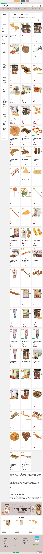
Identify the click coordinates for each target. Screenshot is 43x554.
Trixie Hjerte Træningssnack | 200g (13, 57)
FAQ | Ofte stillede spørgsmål (16, 538)
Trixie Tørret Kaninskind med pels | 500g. (36, 220)
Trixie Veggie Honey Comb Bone (26, 139)
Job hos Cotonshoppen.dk (16, 543)
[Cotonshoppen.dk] (5, 5)
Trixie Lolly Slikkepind (36, 240)
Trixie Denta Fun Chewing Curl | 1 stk (37, 423)
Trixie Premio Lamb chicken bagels (26, 322)
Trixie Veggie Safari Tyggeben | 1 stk (25, 200)
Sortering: (11, 20)
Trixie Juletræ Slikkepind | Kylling (26, 180)
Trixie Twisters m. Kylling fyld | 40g (37, 200)
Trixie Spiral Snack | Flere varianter (25, 465)
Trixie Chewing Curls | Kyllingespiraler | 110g (13, 119)
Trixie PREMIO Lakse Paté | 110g (14, 322)
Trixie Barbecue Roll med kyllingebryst (25, 261)
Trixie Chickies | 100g (36, 97)
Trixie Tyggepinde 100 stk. (37, 179)
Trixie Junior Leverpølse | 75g (14, 342)
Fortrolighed (24, 542)
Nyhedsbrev (14, 546)
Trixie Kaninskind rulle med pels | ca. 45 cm (26, 281)
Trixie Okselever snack (13, 240)
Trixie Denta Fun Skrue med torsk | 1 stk (14, 423)
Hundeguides (14, 539)
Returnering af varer (25, 544)
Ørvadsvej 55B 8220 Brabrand (3, 542)
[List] (41, 20)
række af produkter (35, 482)
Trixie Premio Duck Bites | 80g (14, 382)
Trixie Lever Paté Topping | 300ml (14, 281)
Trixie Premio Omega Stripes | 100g (36, 322)
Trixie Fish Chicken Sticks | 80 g (14, 77)
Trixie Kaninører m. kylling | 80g (26, 382)
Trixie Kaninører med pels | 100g (26, 301)
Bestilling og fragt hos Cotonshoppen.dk (25, 540)
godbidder (19, 499)
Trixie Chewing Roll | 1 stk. (14, 179)
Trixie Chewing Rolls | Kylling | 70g (13, 402)
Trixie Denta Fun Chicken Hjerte (25, 444)
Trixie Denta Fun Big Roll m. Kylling (14, 98)
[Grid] (38, 20)
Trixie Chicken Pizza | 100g (26, 361)
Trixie (11, 37)
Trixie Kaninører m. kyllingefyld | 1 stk (36, 444)
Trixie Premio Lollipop (25, 159)
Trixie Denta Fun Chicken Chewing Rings (14, 139)
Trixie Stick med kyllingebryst (12, 301)
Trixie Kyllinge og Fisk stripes (36, 36)
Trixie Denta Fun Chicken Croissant (14, 160)
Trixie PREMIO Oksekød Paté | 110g (13, 362)
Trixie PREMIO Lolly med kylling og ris (14, 36)
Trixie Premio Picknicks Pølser (25, 36)
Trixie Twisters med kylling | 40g (14, 220)
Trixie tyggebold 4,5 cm (25, 56)
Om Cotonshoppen (15, 540)
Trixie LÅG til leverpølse (36, 56)
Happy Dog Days (14, 545)
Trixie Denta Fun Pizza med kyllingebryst (14, 444)
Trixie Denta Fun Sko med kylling (25, 220)
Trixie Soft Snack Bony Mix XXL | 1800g (26, 98)
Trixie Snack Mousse (36, 260)
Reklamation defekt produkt (26, 543)
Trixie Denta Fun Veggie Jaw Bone (36, 402)
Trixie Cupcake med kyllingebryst (36, 281)
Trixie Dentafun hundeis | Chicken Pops (37, 160)
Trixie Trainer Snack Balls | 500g (26, 119)
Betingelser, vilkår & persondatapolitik (25, 539)
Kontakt (13, 544)
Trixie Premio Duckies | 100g (37, 381)
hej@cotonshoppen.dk (5, 538)
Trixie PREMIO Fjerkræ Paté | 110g (37, 342)
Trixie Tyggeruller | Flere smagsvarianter (37, 77)
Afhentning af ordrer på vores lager (26, 547)
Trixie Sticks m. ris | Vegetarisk (13, 465)
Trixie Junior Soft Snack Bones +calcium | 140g (13, 261)
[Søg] (27, 5)
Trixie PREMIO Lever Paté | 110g (26, 342)
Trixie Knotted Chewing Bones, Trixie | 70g (36, 119)
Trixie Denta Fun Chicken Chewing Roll (25, 423)
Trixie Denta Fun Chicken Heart (37, 139)
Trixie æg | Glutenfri (25, 240)
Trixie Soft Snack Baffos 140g (36, 362)
